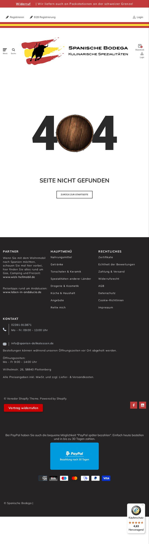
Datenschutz (106, 293)
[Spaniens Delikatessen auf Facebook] (133, 405)
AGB (101, 285)
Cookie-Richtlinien (111, 300)
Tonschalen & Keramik (66, 271)
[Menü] (142, 505)
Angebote (57, 300)
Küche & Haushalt (63, 293)
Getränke (57, 264)
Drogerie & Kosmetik (65, 285)
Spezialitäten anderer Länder (71, 278)
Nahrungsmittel (61, 257)
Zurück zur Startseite (74, 194)
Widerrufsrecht (108, 278)
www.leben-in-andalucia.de (22, 292)
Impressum (105, 307)
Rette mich (58, 307)
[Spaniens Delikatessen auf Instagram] (142, 405)
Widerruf (23, 4)
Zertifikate (105, 257)
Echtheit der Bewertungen (116, 264)
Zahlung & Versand (111, 271)
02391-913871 (21, 325)
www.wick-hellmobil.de (19, 277)
